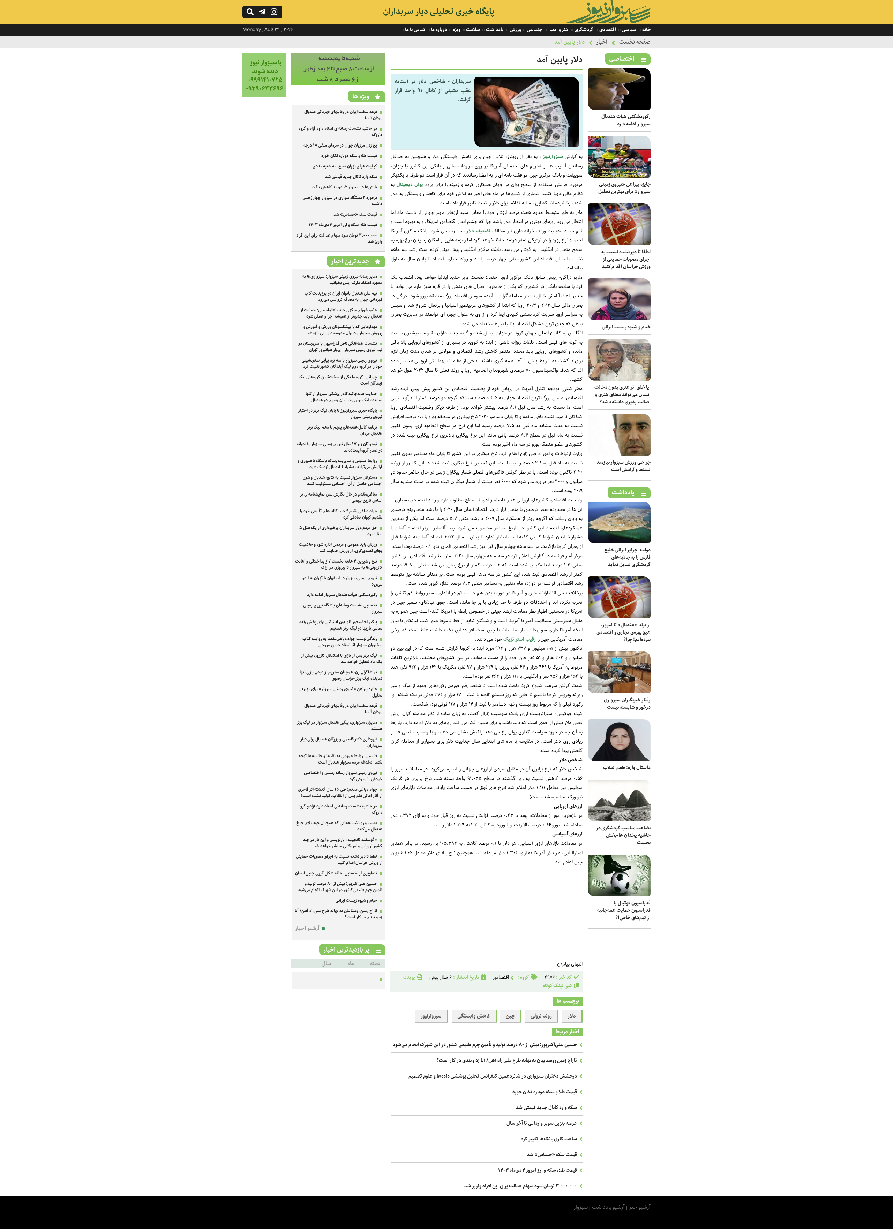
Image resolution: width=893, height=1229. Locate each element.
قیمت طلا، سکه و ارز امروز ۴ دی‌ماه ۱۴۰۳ (537, 1170)
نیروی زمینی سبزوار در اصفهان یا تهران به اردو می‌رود (342, 581)
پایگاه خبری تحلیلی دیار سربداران (438, 11)
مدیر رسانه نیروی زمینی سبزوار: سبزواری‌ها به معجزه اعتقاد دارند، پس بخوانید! (342, 279)
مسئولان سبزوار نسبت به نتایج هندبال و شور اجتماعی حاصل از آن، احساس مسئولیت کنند (342, 480)
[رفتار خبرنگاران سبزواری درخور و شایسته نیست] (619, 692)
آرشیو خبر (640, 1207)
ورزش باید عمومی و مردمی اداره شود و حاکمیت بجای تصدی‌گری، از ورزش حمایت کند (340, 547)
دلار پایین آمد (569, 42)
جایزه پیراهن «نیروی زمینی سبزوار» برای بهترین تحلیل (624, 188)
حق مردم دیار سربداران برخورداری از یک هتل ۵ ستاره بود (340, 531)
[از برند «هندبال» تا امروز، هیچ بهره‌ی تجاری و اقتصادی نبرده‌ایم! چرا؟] (619, 616)
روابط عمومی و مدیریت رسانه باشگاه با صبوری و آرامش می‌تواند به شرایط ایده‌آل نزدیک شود (340, 464)
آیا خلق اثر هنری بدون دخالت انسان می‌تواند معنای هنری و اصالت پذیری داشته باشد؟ (622, 394)
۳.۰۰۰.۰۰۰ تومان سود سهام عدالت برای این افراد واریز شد (520, 1186)
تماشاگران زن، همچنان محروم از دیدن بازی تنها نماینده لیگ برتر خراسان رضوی (341, 675)
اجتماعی (535, 29)
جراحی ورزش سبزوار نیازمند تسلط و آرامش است (623, 466)
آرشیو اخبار (307, 928)
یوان (418, 184)
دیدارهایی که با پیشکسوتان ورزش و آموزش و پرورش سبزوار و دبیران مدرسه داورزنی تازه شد (342, 330)
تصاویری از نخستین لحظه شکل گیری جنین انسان (336, 873)
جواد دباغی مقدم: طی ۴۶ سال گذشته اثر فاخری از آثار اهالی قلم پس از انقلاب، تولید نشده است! (340, 792)
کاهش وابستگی (473, 1016)
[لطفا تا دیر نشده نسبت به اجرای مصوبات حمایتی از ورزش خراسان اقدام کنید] (619, 243)
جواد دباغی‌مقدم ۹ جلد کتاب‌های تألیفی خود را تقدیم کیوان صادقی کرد (341, 514)
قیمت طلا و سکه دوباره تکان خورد (544, 1092)
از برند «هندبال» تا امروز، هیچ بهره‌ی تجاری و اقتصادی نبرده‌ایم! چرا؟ (623, 632)
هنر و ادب (559, 29)
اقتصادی (607, 29)
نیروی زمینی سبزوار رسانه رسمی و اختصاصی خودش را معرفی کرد (343, 776)
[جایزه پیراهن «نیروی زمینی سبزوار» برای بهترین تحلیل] (619, 176)
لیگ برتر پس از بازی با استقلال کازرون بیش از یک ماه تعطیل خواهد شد (341, 658)
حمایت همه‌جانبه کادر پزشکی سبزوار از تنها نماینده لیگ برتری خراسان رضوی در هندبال (344, 397)
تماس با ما (414, 29)
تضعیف (483, 231)
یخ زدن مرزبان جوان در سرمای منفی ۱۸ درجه (340, 145)
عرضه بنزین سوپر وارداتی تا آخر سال (541, 1123)
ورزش (515, 29)
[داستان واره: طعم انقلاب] (619, 759)
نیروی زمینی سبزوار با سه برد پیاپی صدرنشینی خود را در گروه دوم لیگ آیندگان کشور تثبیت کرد (342, 363)
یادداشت (494, 29)
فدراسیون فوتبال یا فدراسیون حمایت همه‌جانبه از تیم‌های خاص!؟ (624, 910)
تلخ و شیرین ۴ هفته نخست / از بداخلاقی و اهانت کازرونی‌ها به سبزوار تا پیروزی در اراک (338, 564)
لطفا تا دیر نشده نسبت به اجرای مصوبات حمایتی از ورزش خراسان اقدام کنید (626, 259)
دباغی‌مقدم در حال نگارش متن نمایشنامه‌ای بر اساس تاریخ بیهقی (341, 497)
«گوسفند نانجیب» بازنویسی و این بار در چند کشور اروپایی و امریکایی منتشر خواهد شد (342, 843)
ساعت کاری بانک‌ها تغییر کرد (549, 1139)
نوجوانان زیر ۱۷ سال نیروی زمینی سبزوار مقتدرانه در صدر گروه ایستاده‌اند (339, 447)
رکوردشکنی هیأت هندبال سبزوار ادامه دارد (626, 120)
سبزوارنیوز (553, 156)
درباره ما (438, 29)
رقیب (531, 639)
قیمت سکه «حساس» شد (552, 1154)
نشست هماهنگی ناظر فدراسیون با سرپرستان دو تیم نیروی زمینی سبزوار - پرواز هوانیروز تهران (340, 346)
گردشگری (583, 29)
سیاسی (629, 29)
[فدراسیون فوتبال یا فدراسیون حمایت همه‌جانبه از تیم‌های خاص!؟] (619, 895)
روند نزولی (541, 1016)
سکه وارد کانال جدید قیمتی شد (546, 1107)
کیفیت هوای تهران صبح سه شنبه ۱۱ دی (345, 166)
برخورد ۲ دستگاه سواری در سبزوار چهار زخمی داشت (342, 201)
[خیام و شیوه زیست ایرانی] (619, 318)
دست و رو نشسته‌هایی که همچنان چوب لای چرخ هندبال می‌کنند (339, 826)
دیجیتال (405, 184)
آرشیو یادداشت (608, 1207)
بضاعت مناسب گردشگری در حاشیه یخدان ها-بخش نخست (623, 835)
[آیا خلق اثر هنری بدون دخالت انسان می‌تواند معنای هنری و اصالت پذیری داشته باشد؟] (619, 379)
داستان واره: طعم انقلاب (627, 768)
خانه (646, 29)
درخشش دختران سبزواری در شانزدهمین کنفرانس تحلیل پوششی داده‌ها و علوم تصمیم (492, 1076)
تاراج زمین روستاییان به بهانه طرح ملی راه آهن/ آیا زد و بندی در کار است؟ (506, 1060)
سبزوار (580, 1207)
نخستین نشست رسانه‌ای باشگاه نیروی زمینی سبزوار (342, 608)
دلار (470, 231)
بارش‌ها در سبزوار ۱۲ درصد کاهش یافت (344, 187)
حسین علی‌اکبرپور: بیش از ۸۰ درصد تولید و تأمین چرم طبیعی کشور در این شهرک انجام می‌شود (485, 1045)
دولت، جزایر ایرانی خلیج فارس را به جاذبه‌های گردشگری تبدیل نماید (627, 557)
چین (510, 1016)
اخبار (601, 42)
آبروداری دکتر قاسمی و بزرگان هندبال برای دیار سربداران (341, 742)
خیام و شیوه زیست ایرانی (626, 327)
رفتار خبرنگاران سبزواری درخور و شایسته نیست (627, 704)
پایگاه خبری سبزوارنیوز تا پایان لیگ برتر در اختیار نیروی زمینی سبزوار (340, 413)
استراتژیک (513, 639)
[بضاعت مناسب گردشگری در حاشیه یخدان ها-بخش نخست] (619, 820)
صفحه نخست (635, 42)
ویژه (456, 29)
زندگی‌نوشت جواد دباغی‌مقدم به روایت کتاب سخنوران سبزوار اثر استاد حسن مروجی (342, 642)
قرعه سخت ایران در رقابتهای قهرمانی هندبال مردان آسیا (343, 115)
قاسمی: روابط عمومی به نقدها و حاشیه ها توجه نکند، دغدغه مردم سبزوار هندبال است (340, 759)
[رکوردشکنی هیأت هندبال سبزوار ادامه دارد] (619, 108)
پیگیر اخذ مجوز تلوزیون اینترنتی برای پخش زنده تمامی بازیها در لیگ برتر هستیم (340, 625)
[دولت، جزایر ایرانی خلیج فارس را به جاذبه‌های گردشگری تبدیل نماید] (619, 541)
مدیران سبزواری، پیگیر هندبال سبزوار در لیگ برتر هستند (339, 725)
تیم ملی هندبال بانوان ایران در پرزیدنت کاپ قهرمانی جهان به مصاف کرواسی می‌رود (343, 296)
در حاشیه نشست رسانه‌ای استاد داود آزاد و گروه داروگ (340, 132)
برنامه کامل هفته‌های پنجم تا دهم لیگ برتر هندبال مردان (344, 430)
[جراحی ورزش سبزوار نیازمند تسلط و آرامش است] (619, 454)
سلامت (472, 29)
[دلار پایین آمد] (526, 145)
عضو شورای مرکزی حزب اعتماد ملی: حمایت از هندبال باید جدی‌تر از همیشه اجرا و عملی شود (341, 313)
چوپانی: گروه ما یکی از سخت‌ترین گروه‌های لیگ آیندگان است (340, 380)
